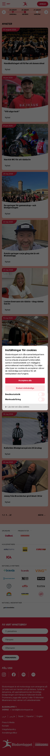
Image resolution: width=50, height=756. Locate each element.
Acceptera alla (25, 380)
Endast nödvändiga (25, 388)
